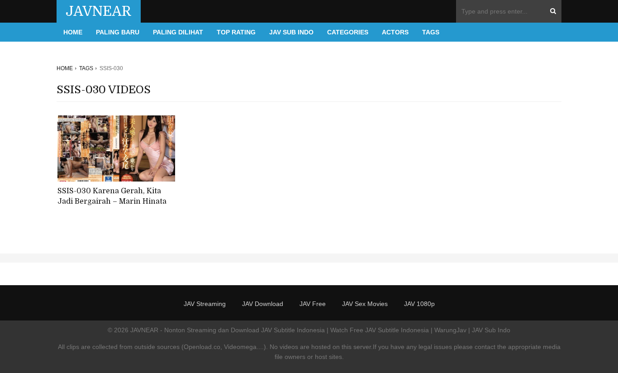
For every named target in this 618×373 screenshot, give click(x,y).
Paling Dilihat (178, 32)
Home (72, 32)
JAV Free (312, 303)
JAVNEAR (99, 11)
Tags (430, 32)
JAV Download (262, 303)
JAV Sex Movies (365, 303)
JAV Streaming (205, 303)
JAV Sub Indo (291, 32)
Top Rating (236, 32)
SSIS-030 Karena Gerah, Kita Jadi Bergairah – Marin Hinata (111, 196)
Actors (395, 32)
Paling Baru (117, 32)
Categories (347, 32)
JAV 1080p (419, 303)
